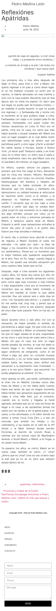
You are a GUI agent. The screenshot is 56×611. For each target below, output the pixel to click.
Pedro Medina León (28, 4)
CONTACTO (9, 551)
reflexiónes (38, 484)
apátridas (25, 484)
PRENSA (8, 539)
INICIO (7, 527)
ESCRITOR (9, 533)
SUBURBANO (10, 545)
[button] (51, 3)
